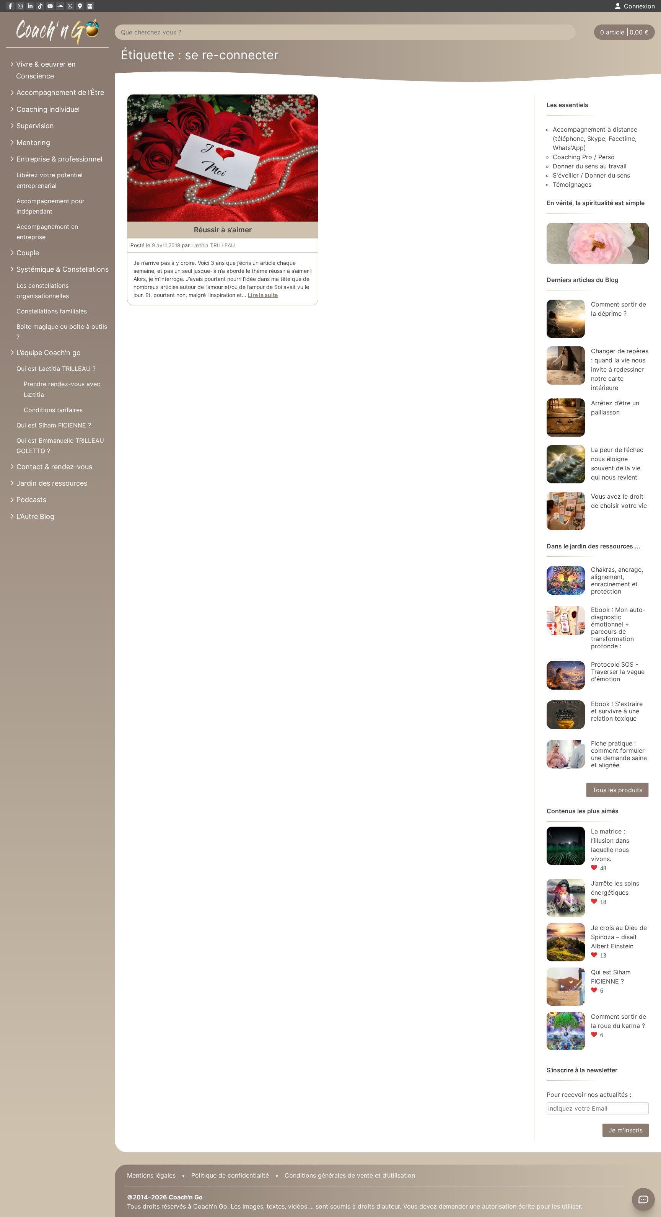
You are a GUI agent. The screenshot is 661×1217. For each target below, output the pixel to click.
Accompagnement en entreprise (47, 232)
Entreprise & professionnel (59, 159)
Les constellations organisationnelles (42, 291)
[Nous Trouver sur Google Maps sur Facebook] (80, 6)
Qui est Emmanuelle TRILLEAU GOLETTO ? (60, 446)
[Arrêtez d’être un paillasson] (566, 417)
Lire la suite (263, 295)
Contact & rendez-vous (54, 467)
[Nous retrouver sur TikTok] (40, 6)
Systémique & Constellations (62, 269)
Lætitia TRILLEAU (213, 245)
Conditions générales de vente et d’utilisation (350, 1175)
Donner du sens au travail (590, 166)
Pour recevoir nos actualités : (589, 1094)
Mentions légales (151, 1175)
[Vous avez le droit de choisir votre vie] (566, 511)
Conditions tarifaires (53, 410)
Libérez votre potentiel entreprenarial (49, 180)
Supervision (35, 126)
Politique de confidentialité (230, 1175)
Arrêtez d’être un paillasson (615, 407)
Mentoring (33, 143)
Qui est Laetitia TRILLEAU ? (56, 368)
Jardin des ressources (51, 483)
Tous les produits (617, 790)
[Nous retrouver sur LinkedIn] (30, 6)
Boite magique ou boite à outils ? (61, 332)
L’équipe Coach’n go (48, 353)
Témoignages (572, 184)
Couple (27, 253)
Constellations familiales (51, 311)
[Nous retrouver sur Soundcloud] (60, 6)
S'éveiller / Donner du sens (591, 175)
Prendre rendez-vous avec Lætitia (62, 389)
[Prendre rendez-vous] (90, 6)
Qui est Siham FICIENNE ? (53, 425)
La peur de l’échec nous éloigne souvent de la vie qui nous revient (617, 463)
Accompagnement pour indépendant (50, 206)
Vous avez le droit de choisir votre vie (619, 501)
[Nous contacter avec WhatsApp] (70, 6)
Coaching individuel (48, 109)
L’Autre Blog (35, 516)
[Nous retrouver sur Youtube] (50, 6)
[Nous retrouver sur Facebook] (10, 6)
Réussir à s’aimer (223, 229)
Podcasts (31, 500)
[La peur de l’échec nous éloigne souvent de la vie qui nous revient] (566, 464)
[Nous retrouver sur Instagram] (20, 6)
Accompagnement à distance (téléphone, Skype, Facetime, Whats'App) (595, 139)
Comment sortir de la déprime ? (618, 308)
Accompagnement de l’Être (60, 92)
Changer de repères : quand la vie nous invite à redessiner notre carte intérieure (619, 369)
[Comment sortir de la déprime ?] (566, 319)
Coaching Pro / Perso (584, 157)
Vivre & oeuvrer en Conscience (46, 70)
